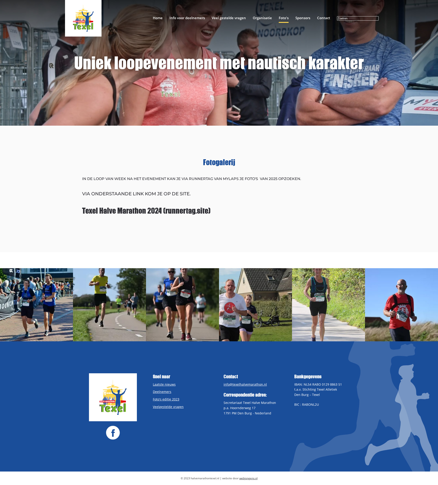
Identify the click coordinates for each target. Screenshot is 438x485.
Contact (323, 18)
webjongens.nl (248, 478)
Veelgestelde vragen (168, 407)
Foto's (284, 18)
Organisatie (262, 18)
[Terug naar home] (83, 18)
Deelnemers (162, 392)
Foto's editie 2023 (166, 399)
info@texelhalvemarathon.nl (245, 384)
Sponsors (302, 18)
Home (158, 18)
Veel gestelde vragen (229, 18)
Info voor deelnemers (187, 18)
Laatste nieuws (164, 384)
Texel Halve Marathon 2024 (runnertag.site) (146, 211)
